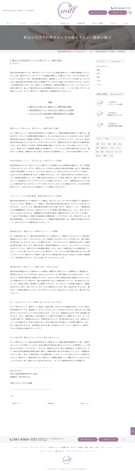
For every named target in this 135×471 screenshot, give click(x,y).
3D (116, 152)
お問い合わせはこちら (98, 12)
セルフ (111, 155)
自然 (98, 77)
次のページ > (85, 403)
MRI (98, 73)
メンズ (99, 84)
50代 (109, 144)
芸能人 (105, 155)
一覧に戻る (50, 403)
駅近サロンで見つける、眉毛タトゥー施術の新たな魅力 (50, 106)
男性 (102, 152)
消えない (98, 155)
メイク (118, 148)
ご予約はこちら (117, 12)
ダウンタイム (109, 152)
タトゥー (103, 144)
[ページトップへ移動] (123, 439)
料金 (97, 152)
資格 (98, 70)
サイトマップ (90, 451)
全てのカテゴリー (103, 66)
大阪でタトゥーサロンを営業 (21, 383)
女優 (97, 144)
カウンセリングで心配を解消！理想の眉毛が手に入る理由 (51, 113)
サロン (12, 396)
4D (120, 152)
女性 (114, 144)
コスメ (112, 148)
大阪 (97, 148)
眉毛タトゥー (104, 148)
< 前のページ (16, 403)
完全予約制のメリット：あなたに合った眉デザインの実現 (51, 110)
